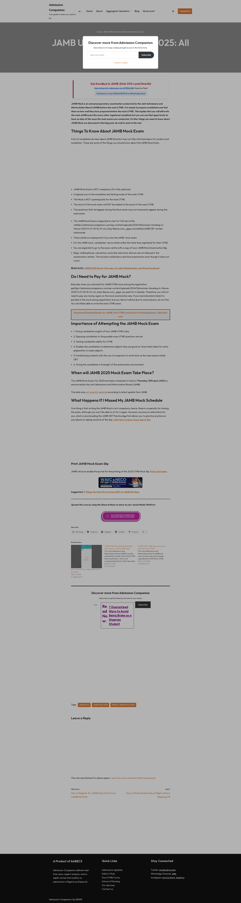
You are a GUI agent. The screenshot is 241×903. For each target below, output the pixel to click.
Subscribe (146, 55)
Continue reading (120, 63)
